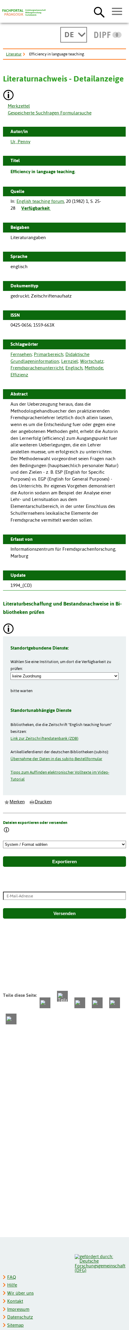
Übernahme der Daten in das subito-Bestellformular (56, 758)
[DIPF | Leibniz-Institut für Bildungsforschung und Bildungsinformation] (108, 35)
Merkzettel (19, 105)
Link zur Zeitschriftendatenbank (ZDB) (44, 738)
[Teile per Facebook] (45, 1002)
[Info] (6, 830)
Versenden (64, 913)
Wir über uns (20, 1293)
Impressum (18, 1309)
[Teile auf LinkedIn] (97, 1002)
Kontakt (15, 1301)
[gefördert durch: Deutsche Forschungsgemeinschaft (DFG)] (100, 1262)
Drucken (43, 801)
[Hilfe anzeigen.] (8, 96)
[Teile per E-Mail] (114, 1002)
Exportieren (64, 861)
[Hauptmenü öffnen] (117, 11)
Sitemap (15, 1325)
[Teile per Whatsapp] (79, 1002)
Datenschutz (20, 1317)
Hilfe (12, 1284)
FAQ (11, 1277)
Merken (17, 801)
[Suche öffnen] (99, 11)
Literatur (14, 54)
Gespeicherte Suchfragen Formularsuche (50, 112)
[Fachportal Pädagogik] (24, 12)
